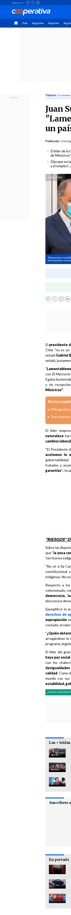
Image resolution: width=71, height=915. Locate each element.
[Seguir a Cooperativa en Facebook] (28, 2)
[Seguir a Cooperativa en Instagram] (38, 2)
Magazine (38, 23)
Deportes (53, 23)
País (25, 23)
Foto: (51, 177)
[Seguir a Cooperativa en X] (33, 2)
